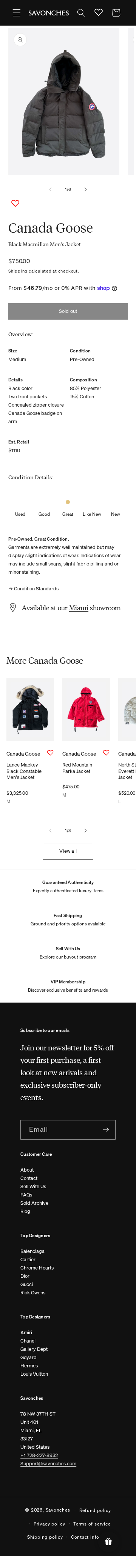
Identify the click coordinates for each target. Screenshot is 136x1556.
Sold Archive (34, 1203)
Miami (78, 607)
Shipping (18, 271)
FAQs (26, 1195)
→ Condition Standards (33, 588)
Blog (25, 1211)
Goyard (28, 1357)
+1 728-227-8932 (39, 1455)
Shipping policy (45, 1537)
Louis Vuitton (34, 1374)
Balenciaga (32, 1251)
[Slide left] (50, 189)
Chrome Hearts (37, 1268)
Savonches (58, 1510)
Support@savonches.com (48, 1463)
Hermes (29, 1365)
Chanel (28, 1341)
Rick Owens (32, 1292)
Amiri (26, 1332)
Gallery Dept (34, 1349)
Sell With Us (33, 1186)
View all (68, 851)
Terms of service (91, 1524)
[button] (17, 13)
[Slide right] (85, 189)
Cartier (28, 1259)
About (27, 1170)
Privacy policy (49, 1524)
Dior (24, 1276)
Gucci (26, 1284)
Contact (28, 1178)
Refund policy (95, 1510)
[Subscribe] (106, 1130)
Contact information (94, 1537)
